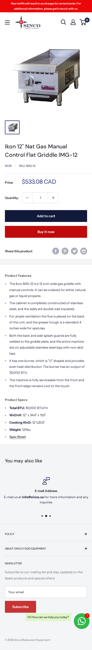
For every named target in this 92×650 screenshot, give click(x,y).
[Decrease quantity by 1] (27, 198)
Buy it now (46, 232)
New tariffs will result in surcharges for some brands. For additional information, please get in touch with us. (46, 6)
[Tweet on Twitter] (74, 251)
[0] (83, 22)
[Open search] (63, 22)
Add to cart (46, 216)
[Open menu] (7, 22)
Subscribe (20, 607)
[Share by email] (83, 251)
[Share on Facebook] (55, 251)
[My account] (73, 22)
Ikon (8, 166)
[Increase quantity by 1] (53, 198)
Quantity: (12, 198)
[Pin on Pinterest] (65, 251)
